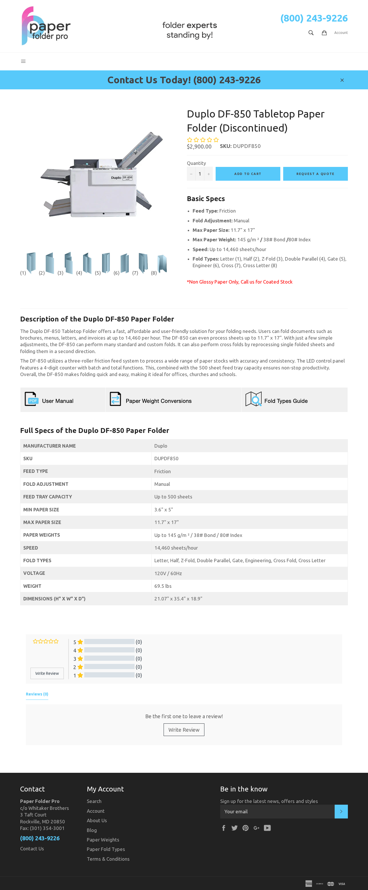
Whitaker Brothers (48, 808)
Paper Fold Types (106, 849)
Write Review (184, 730)
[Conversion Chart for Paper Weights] (151, 406)
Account (341, 32)
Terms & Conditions (108, 859)
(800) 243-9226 (314, 17)
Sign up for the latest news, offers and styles (269, 801)
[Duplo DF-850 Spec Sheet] (49, 406)
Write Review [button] (47, 673)
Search (94, 801)
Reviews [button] (37, 694)
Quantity (196, 163)
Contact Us (32, 848)
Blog (92, 830)
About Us (97, 820)
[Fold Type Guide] (277, 406)
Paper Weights (103, 839)
